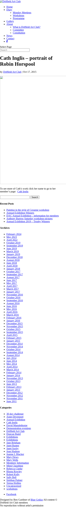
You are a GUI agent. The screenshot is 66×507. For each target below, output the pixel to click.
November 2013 (14, 378)
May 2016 (11, 309)
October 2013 (13, 381)
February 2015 (13, 338)
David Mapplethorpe (16, 425)
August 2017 (13, 277)
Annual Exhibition (15, 419)
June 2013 (11, 384)
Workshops (18, 15)
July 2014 (11, 358)
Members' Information (17, 463)
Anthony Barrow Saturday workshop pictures (29, 218)
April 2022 (11, 240)
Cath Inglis (22, 191)
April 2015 (11, 335)
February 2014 (13, 372)
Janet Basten (12, 445)
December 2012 (14, 392)
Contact (10, 38)
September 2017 (14, 274)
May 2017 (11, 283)
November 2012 (14, 395)
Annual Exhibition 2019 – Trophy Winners (28, 221)
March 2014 (12, 369)
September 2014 (14, 352)
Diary (9, 9)
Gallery (10, 21)
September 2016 (14, 300)
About (9, 24)
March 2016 (12, 314)
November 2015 (14, 326)
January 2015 (13, 340)
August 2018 (13, 260)
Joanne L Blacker (15, 454)
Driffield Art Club (12, 71)
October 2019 (13, 242)
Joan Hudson (13, 451)
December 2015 (14, 323)
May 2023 (11, 237)
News (9, 35)
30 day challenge (15, 413)
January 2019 (13, 254)
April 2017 (11, 286)
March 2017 (12, 289)
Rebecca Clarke (14, 468)
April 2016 (11, 312)
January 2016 (13, 320)
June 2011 (11, 401)
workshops (11, 488)
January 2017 (13, 291)
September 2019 (14, 245)
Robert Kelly (13, 474)
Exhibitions (12, 437)
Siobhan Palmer (14, 480)
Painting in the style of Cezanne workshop (27, 210)
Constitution (19, 32)
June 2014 (11, 361)
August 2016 (13, 303)
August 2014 (13, 355)
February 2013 (13, 387)
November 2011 (14, 398)
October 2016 (13, 297)
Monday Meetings (22, 12)
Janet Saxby (12, 448)
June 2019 (11, 248)
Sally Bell (11, 477)
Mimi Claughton (14, 465)
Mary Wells (12, 460)
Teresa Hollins (13, 483)
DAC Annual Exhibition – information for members (32, 215)
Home (9, 6)
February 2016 (13, 317)
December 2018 (14, 257)
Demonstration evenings (18, 428)
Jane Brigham (13, 442)
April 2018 (11, 265)
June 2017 (11, 280)
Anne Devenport (14, 416)
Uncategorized (13, 486)
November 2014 (14, 346)
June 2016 (11, 306)
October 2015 (13, 329)
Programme (19, 18)
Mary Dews (12, 457)
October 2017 (13, 271)
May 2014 (11, 364)
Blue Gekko (37, 499)
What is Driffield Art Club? (26, 27)
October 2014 (13, 349)
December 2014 (14, 343)
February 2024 (13, 234)
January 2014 (13, 375)
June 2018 (11, 263)
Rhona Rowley (14, 471)
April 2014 (11, 366)
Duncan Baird (13, 434)
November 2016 (14, 294)
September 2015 (14, 332)
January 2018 (13, 268)
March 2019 (12, 251)
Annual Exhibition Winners (20, 212)
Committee (18, 30)
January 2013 (13, 389)
